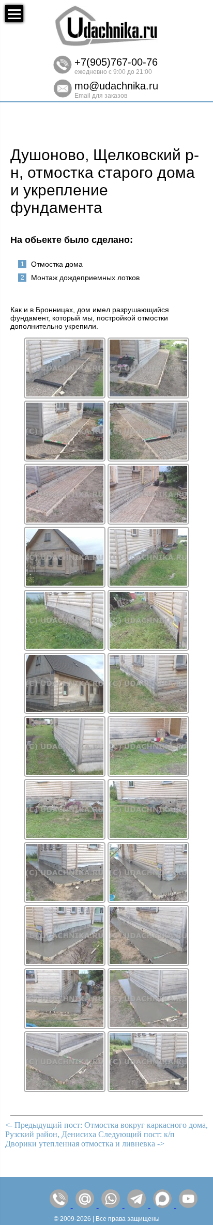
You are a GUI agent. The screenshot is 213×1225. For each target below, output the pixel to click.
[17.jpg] (148, 584)
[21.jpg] (64, 774)
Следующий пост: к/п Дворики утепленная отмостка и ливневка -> (90, 1139)
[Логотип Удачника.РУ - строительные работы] (106, 43)
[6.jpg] (64, 1026)
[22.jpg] (148, 774)
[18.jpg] (64, 648)
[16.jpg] (64, 584)
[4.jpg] (64, 963)
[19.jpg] (148, 648)
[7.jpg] (148, 1026)
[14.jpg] (64, 521)
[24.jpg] (148, 837)
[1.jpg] (64, 711)
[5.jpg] (148, 963)
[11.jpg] (148, 395)
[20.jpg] (148, 711)
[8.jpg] (64, 1089)
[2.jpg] (64, 900)
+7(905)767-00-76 (116, 62)
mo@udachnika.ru (116, 85)
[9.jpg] (148, 1089)
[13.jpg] (148, 458)
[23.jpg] (64, 837)
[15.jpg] (148, 521)
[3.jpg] (148, 900)
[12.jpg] (64, 458)
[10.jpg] (64, 395)
